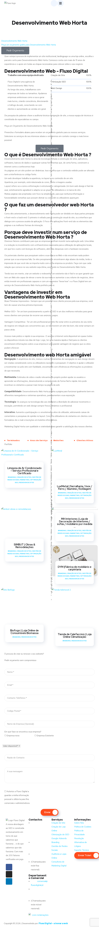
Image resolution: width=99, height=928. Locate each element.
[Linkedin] (9, 881)
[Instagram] (9, 874)
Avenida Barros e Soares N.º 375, (39, 826)
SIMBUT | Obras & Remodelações (24, 546)
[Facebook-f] (9, 867)
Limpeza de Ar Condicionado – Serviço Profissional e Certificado (24, 470)
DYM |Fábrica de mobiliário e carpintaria (74, 568)
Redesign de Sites (26, 482)
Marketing (24, 480)
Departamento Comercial (37, 877)
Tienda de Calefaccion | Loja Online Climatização (75, 636)
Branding (12, 477)
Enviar (47, 812)
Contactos (35, 819)
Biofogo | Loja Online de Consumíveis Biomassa (24, 632)
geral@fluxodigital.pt (39, 846)
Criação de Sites (24, 477)
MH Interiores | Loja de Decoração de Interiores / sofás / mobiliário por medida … (74, 522)
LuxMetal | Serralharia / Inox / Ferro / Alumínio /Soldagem (74, 488)
